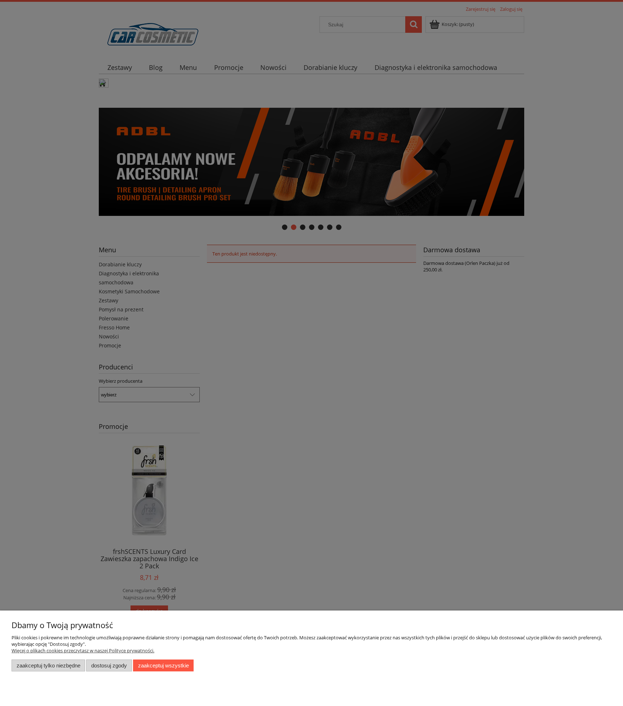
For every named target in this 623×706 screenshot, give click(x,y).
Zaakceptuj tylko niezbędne (48, 665)
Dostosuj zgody (109, 665)
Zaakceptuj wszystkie (163, 665)
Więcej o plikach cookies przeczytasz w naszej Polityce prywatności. (83, 650)
